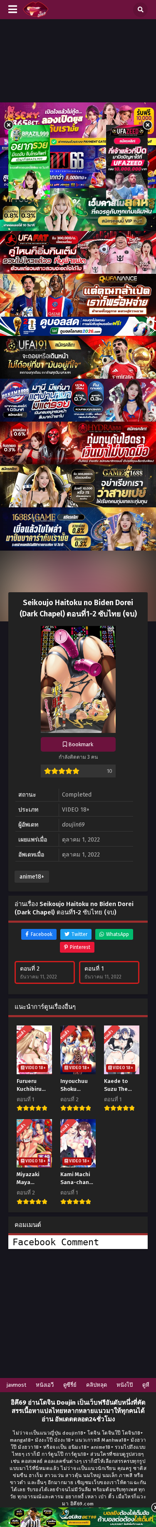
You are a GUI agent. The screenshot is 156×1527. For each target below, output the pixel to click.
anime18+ (32, 876)
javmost (16, 1385)
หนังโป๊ (124, 1385)
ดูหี (145, 1385)
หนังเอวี (45, 1385)
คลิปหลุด (96, 1385)
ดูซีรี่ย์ (70, 1385)
